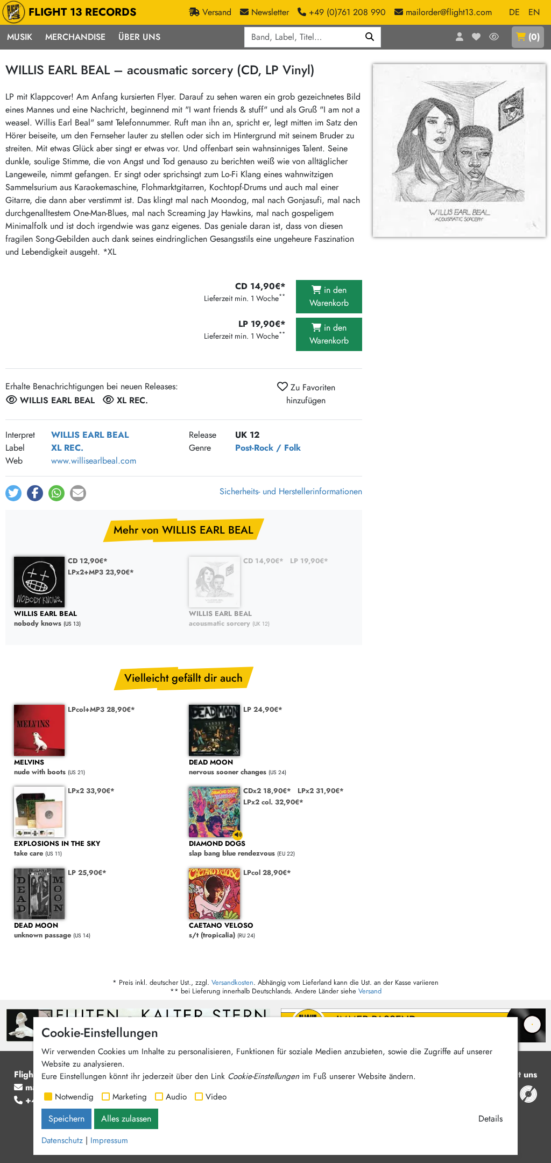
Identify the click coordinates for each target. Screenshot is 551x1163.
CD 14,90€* (263, 561)
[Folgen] (494, 37)
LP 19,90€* (309, 561)
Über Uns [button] (139, 37)
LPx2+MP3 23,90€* (101, 572)
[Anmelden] (459, 37)
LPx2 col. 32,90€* (273, 802)
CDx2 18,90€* (267, 791)
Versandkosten (232, 982)
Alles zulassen (126, 1118)
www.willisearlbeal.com (93, 460)
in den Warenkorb (329, 296)
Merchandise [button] (75, 37)
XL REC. (67, 448)
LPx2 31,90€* (321, 791)
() (534, 37)
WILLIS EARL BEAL (90, 435)
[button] (13, 493)
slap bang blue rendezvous (232, 848)
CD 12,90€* (88, 561)
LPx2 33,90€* (91, 791)
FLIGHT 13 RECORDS (83, 12)
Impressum (109, 1140)
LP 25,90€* (87, 872)
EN (534, 12)
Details (490, 1118)
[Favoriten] (476, 37)
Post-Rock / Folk (268, 448)
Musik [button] (19, 37)
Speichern (66, 1118)
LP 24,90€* (262, 709)
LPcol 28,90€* (267, 872)
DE (514, 12)
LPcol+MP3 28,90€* (101, 709)
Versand (370, 991)
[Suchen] (370, 37)
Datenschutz (62, 1140)
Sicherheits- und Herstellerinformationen (291, 491)
